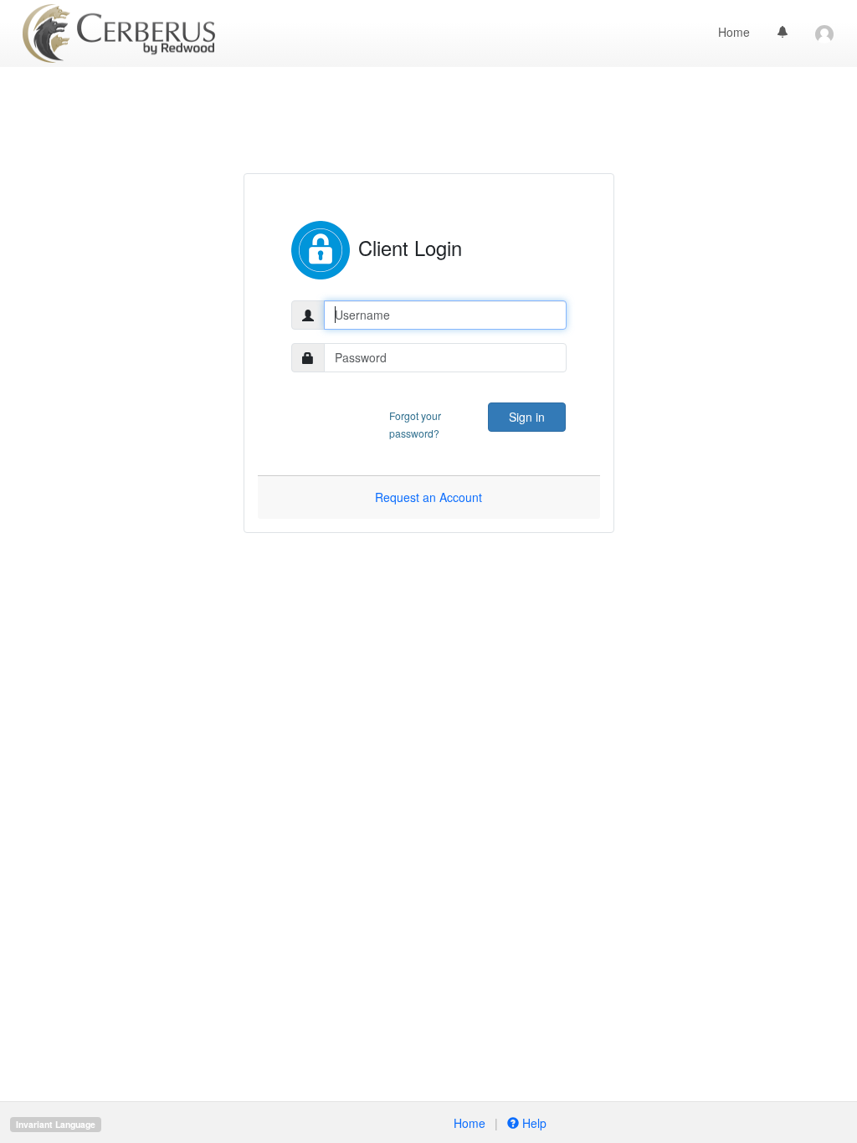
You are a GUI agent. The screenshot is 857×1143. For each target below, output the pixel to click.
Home (734, 31)
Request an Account (428, 497)
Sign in (527, 416)
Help (533, 1123)
